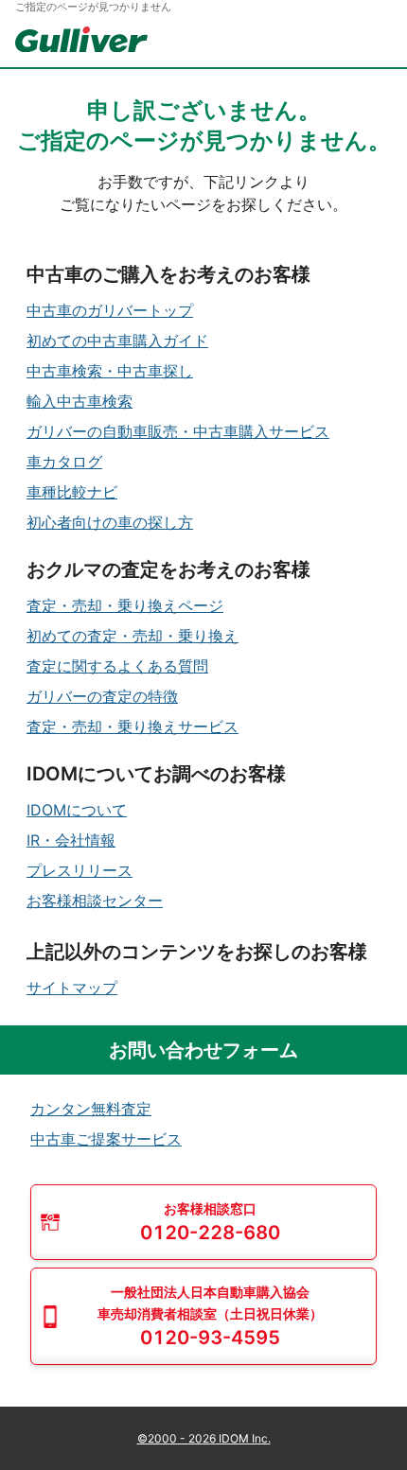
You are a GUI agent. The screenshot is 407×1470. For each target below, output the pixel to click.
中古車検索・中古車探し (110, 370)
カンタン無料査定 (90, 1108)
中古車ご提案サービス (106, 1138)
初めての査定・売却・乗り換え (133, 635)
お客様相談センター (95, 900)
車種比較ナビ (72, 491)
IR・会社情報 (71, 840)
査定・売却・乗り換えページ (125, 605)
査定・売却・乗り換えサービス (133, 726)
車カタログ (64, 461)
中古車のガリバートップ (110, 310)
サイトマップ (72, 987)
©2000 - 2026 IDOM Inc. (204, 1438)
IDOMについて (77, 809)
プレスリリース (80, 870)
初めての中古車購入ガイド (117, 340)
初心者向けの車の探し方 (110, 522)
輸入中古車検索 (80, 401)
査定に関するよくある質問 (117, 665)
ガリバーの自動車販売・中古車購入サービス (178, 431)
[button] (203, 1222)
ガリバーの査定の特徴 (102, 696)
